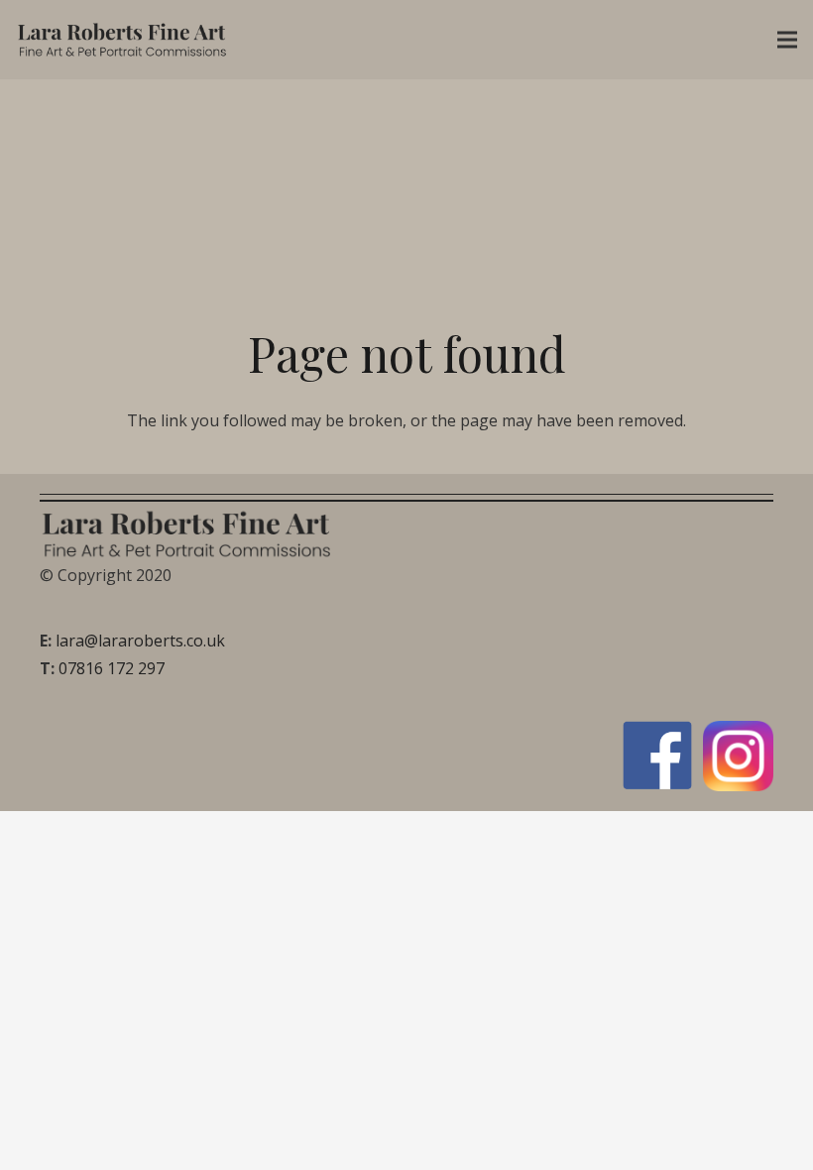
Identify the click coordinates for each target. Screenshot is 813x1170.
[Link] (123, 39)
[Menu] (787, 39)
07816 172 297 (111, 668)
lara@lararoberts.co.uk (140, 640)
